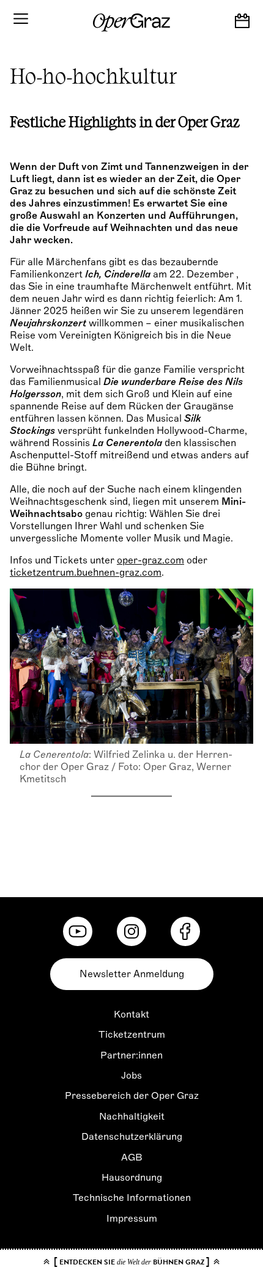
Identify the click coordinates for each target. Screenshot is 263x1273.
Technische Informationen (132, 1198)
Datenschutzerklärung (131, 1137)
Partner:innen (131, 1055)
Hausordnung (132, 1178)
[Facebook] (185, 931)
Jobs (131, 1075)
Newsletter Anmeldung (132, 974)
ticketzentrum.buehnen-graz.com (85, 573)
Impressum (131, 1218)
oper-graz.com (150, 560)
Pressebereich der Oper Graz (132, 1096)
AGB (132, 1157)
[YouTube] (77, 931)
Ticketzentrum (131, 1035)
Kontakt (131, 1014)
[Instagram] (131, 931)
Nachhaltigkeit (132, 1116)
